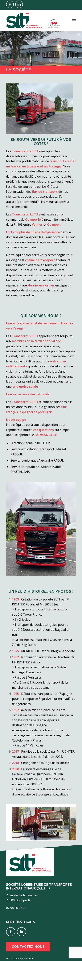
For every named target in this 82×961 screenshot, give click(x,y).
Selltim (30, 958)
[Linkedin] (19, 4)
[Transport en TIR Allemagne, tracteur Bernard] (65, 836)
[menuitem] (74, 20)
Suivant (67, 821)
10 (51, 837)
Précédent (14, 821)
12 (57, 837)
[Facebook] (10, 4)
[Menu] (74, 20)
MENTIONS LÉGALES (20, 922)
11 (54, 837)
